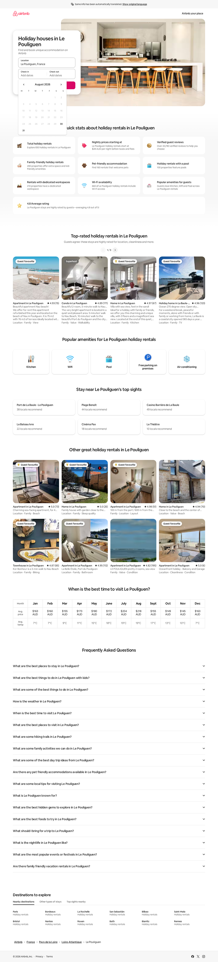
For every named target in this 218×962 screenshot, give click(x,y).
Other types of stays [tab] (50, 901)
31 (23, 130)
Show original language (134, 4)
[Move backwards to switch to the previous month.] (24, 85)
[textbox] (32, 75)
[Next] (115, 250)
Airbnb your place (192, 13)
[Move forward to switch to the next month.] (61, 85)
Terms (49, 956)
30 (61, 123)
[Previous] (103, 250)
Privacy (39, 956)
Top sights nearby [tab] (76, 901)
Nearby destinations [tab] (23, 901)
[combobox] (47, 64)
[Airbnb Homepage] (21, 13)
